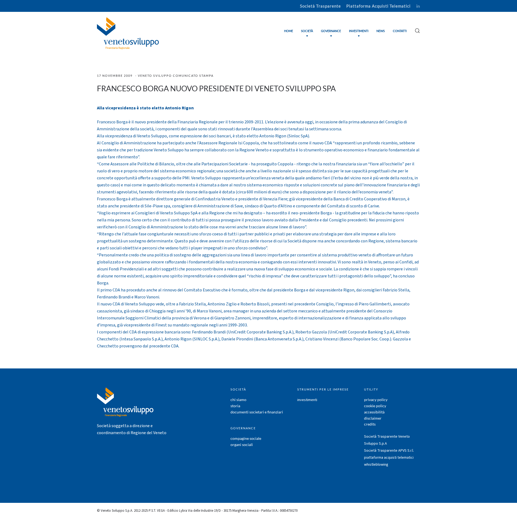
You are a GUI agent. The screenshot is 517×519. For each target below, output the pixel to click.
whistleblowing (376, 464)
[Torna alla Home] (128, 33)
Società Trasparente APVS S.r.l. (389, 450)
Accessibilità (374, 412)
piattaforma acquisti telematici (389, 457)
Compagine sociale (245, 438)
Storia (235, 405)
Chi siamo (238, 399)
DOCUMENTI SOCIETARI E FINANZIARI (256, 412)
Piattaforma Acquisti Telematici (378, 6)
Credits (370, 424)
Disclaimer (373, 418)
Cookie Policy (375, 405)
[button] (307, 33)
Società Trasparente (320, 6)
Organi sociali (241, 444)
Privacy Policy (375, 399)
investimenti (307, 400)
